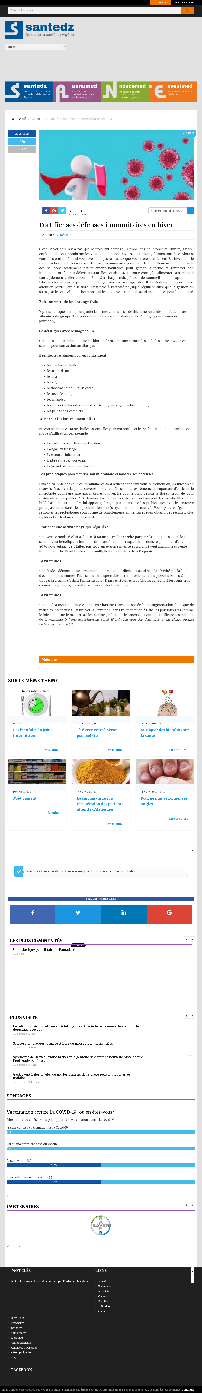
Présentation (105, 1286)
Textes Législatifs (21, 1342)
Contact (102, 1311)
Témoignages (18, 1332)
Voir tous (13, 1196)
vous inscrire (74, 871)
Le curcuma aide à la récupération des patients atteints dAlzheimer (100, 804)
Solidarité (106, 1306)
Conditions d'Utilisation (24, 1347)
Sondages (16, 1327)
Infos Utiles (17, 1318)
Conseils (102, 1296)
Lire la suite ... (51, 750)
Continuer (188, 1389)
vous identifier (51, 871)
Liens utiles (17, 1337)
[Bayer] (101, 1226)
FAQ (13, 1357)
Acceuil (102, 1281)
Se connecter (184, 2)
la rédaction (65, 235)
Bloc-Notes (104, 1301)
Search (187, 10)
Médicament (24, 798)
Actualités (103, 1291)
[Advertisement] (136, 48)
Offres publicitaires (22, 1352)
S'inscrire (160, 2)
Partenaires (17, 1322)
